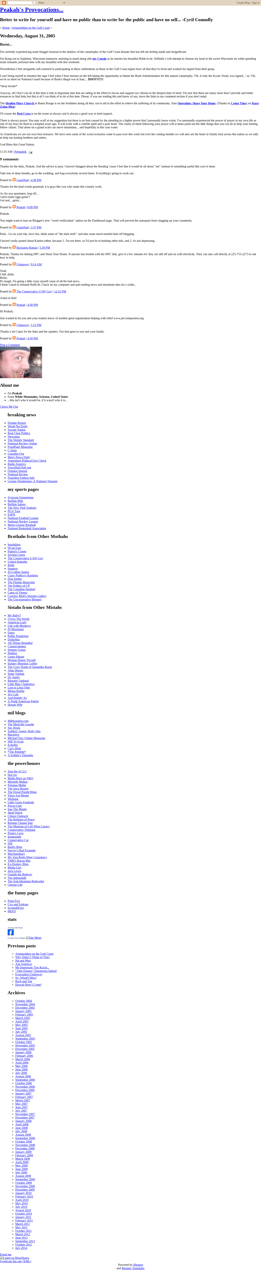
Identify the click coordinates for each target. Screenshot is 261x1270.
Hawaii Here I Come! (28, 984)
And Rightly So (17, 697)
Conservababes (17, 646)
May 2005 (21, 1024)
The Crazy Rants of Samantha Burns (30, 667)
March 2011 (22, 1224)
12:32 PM (60, 291)
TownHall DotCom (19, 467)
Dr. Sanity (14, 677)
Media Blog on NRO (20, 778)
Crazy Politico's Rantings (23, 575)
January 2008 (23, 1121)
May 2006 (21, 1066)
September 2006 (25, 1079)
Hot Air (12, 774)
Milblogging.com (18, 721)
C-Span (12, 450)
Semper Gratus (17, 649)
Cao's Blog (14, 748)
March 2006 (22, 1059)
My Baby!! (14, 615)
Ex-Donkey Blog (18, 864)
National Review (18, 474)
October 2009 (23, 1182)
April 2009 (21, 1162)
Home (6, 27)
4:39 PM (32, 338)
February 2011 (24, 1220)
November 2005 (25, 1045)
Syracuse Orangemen (20, 497)
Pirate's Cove (16, 833)
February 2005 (24, 1014)
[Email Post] (29, 151)
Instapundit (14, 836)
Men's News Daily (19, 457)
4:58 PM (36, 180)
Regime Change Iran (20, 823)
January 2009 (23, 1151)
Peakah (20, 207)
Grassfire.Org (16, 453)
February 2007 (24, 1097)
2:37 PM (36, 227)
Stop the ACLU (17, 771)
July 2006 (21, 1073)
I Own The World (18, 619)
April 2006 (21, 1062)
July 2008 (21, 1131)
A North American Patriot (23, 701)
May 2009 (21, 1165)
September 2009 (25, 1179)
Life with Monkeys (19, 625)
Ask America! (23, 964)
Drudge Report (17, 422)
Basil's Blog (15, 847)
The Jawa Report (18, 788)
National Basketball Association (27, 528)
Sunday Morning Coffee (22, 663)
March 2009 (22, 1158)
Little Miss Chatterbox (21, 684)
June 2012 (21, 1237)
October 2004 (23, 1000)
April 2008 (21, 1124)
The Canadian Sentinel (21, 589)
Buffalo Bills (15, 500)
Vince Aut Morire (18, 795)
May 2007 (21, 1103)
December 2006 (25, 1090)
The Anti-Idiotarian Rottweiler (26, 881)
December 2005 (25, 1049)
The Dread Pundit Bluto (22, 792)
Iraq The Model (17, 809)
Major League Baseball (22, 524)
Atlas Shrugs (15, 670)
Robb (11, 565)
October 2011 (23, 1230)
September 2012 (25, 1241)
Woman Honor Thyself (22, 660)
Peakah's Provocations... (31, 9)
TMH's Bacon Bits (19, 860)
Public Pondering (18, 636)
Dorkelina (14, 639)
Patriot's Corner (17, 551)
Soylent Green (16, 554)
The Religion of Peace (21, 819)
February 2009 (24, 1155)
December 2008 (25, 1148)
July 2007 (21, 1110)
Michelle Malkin (18, 781)
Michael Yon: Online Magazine (26, 738)
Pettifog (12, 653)
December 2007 (25, 1117)
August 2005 (23, 1035)
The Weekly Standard (21, 440)
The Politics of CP (19, 585)
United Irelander (17, 561)
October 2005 (23, 1042)
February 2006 (24, 1055)
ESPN (11, 514)
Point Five (14, 901)
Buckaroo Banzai (26, 247)
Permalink (20, 151)
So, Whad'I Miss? (26, 977)
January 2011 (23, 1217)
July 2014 (21, 1248)
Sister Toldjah (16, 673)
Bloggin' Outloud (18, 680)
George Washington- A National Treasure (33, 481)
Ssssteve (13, 568)
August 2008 (23, 1134)
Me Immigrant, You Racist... (32, 967)
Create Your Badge (16, 938)
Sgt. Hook (14, 727)
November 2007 (25, 1114)
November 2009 (25, 1186)
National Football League (23, 518)
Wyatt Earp (14, 548)
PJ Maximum (16, 629)
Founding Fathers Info (21, 477)
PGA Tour (14, 511)
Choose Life (15, 884)
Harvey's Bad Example (22, 850)
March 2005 (22, 1018)
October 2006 (23, 1083)
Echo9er (13, 745)
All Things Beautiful (20, 643)
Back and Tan (23, 981)
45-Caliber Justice (18, 572)
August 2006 (23, 1076)
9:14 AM (36, 264)
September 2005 (25, 1038)
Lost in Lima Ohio (19, 687)
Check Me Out (9, 406)
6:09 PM (32, 207)
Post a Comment (10, 344)
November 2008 (25, 1145)
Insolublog (14, 544)
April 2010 (21, 1200)
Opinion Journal (17, 471)
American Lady (17, 622)
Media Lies (14, 867)
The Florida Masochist (21, 582)
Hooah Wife (15, 704)
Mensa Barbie (16, 691)
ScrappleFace (16, 907)
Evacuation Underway (28, 974)
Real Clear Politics (19, 433)
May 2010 (21, 1203)
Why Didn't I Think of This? (32, 957)
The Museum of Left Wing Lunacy (29, 826)
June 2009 (21, 1169)
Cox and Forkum (18, 904)
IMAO (12, 911)
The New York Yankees (22, 507)
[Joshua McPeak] (11, 934)
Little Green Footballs (21, 802)
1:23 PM (36, 325)
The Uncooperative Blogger (24, 599)
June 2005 (21, 1028)
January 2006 (23, 1052)
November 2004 (25, 1004)
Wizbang (13, 799)
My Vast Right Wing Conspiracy (27, 857)
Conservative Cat (18, 840)
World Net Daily (18, 426)
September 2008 (25, 1138)
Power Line (15, 805)
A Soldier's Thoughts (20, 755)
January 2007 (23, 1093)
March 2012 (22, 1234)
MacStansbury (16, 853)
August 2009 (23, 1176)
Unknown (22, 264)
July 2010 (21, 1206)
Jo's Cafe (13, 694)
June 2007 (21, 1107)
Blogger (138, 1264)
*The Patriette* (17, 751)
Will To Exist (16, 741)
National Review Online (22, 443)
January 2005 (23, 1011)
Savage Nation (16, 429)
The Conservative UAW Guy (34, 291)
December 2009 (25, 1189)
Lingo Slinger (16, 656)
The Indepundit (17, 877)
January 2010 (23, 1193)
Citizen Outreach (18, 816)
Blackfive (13, 734)
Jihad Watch (15, 812)
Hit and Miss (23, 960)
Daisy (11, 632)
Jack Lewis (14, 871)
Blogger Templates (133, 1268)
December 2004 (25, 1007)
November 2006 (25, 1086)
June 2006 (21, 1069)
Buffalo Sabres (17, 504)
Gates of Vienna (17, 592)
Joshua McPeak (15, 928)
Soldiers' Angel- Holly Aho (24, 731)
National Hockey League (23, 521)
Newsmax (14, 436)
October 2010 (23, 1213)
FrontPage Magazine (20, 447)
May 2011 (21, 1227)
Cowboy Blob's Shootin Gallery (27, 596)
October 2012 (23, 1244)
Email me (5, 1254)
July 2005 (21, 1031)
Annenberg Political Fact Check (27, 460)
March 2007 (22, 1100)
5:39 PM (45, 247)
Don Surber (15, 578)
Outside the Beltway (20, 874)
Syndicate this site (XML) (15, 1261)
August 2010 (23, 1210)
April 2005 (21, 1021)
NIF (10, 843)
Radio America (17, 464)
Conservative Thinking (21, 829)
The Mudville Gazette (21, 724)
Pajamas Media (17, 785)
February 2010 (24, 1196)
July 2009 (21, 1172)
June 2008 (21, 1127)
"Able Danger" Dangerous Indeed (36, 971)
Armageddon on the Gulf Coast (31, 27)
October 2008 (23, 1141)
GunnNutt (22, 180)
